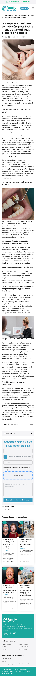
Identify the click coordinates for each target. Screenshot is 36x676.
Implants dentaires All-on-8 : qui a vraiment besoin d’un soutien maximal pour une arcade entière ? (9, 589)
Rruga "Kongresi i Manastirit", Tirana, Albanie (18, 664)
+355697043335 (6, 659)
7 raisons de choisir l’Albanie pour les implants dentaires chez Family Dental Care (26, 543)
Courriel (4, 661)
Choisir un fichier (18, 475)
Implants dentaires (6, 644)
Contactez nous (23, 649)
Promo (3, 652)
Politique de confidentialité (9, 671)
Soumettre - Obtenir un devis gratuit (18, 500)
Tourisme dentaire (23, 644)
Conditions (10, 673)
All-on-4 (4, 647)
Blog (4, 522)
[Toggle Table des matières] (30, 424)
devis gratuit (24, 8)
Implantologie (9, 15)
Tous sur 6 (4, 649)
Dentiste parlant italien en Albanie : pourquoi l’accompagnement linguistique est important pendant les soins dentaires (25, 591)
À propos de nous (23, 647)
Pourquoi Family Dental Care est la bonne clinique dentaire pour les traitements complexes (8, 544)
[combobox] (5, 457)
